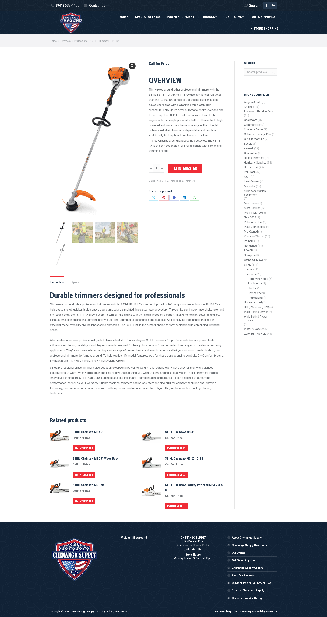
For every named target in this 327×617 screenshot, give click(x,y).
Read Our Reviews (243, 575)
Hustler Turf (251, 167)
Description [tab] (57, 282)
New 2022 (250, 217)
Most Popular (252, 207)
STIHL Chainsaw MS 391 (180, 432)
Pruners (249, 241)
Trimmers (190, 180)
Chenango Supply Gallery (247, 567)
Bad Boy (249, 106)
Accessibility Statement (264, 611)
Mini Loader (251, 203)
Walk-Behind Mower (256, 311)
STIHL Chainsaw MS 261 (88, 432)
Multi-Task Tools (254, 212)
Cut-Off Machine (254, 138)
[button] (132, 66)
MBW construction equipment (255, 192)
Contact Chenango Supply (248, 590)
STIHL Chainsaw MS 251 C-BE (184, 458)
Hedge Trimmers (254, 157)
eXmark (249, 148)
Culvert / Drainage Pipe (258, 134)
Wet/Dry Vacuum (254, 328)
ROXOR (248, 250)
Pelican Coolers (253, 222)
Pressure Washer (254, 236)
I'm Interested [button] (84, 448)
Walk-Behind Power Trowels (255, 318)
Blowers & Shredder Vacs (259, 111)
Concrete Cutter (253, 129)
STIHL (165, 180)
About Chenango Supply (247, 537)
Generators (251, 153)
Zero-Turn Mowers (255, 333)
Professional (176, 180)
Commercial (251, 124)
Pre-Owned (251, 231)
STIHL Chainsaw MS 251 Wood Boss (96, 458)
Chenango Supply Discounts (249, 545)
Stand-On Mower (254, 259)
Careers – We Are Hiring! (247, 598)
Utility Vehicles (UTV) (256, 307)
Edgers (248, 143)
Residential (250, 245)
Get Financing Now (243, 560)
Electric (252, 288)
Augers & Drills (252, 102)
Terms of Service (240, 611)
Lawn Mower (251, 181)
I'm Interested (184, 168)
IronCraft (249, 172)
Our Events (238, 552)
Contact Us (97, 5)
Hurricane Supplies (255, 162)
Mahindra (249, 186)
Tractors (249, 269)
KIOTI (247, 176)
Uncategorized (253, 302)
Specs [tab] (75, 282)
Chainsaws (250, 120)
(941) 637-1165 (67, 5)
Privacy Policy (222, 611)
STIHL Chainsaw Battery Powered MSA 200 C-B (194, 487)
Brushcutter (255, 283)
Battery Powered (258, 278)
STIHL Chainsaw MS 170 (88, 485)
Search (273, 72)
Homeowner (255, 293)
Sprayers (249, 255)
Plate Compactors (255, 226)
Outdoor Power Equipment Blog (252, 582)
